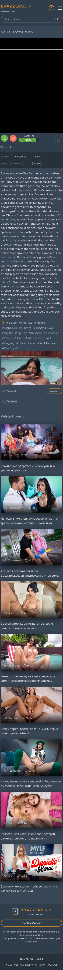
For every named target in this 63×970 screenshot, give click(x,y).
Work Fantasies (48, 343)
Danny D (37, 156)
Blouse (13, 322)
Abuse (36, 163)
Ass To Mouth (24, 338)
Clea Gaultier (20, 156)
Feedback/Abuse (31, 923)
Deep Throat (44, 338)
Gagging (9, 343)
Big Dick (22, 333)
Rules (39, 958)
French (41, 322)
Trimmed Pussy (44, 327)
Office (22, 343)
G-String (26, 327)
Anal (32, 343)
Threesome (52, 333)
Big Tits (8, 333)
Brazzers (17, 163)
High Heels (10, 327)
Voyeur (8, 338)
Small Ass (26, 322)
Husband (36, 333)
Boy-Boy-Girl (11, 348)
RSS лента (26, 958)
